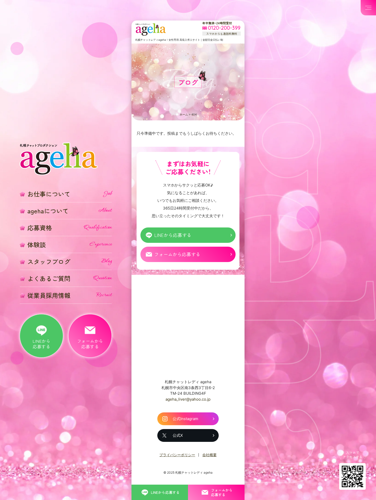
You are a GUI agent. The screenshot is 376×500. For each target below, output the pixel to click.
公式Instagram (185, 418)
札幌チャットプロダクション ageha (150, 29)
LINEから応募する (172, 235)
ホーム (184, 114)
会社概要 (209, 455)
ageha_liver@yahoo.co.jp (188, 399)
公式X (178, 435)
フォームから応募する (177, 254)
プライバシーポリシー (177, 455)
